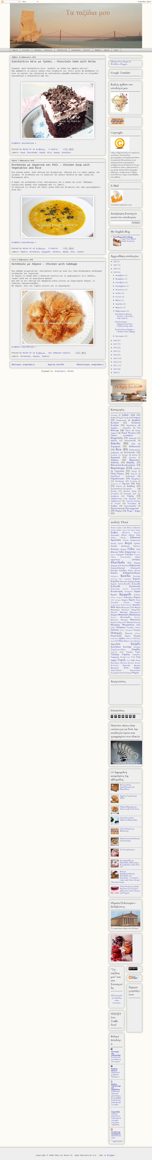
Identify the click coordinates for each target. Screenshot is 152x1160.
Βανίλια (114, 546)
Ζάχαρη (137, 563)
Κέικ (49, 153)
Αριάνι (120, 543)
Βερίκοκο (136, 546)
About (116, 50)
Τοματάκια (136, 655)
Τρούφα (123, 657)
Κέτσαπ (137, 570)
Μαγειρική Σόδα (127, 607)
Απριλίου (119, 304)
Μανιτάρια (115, 610)
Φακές (138, 660)
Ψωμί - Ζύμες (133, 510)
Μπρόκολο (122, 622)
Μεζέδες (131, 462)
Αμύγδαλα (116, 540)
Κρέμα (57, 153)
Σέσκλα (131, 641)
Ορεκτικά (119, 471)
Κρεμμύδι (46, 252)
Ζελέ (133, 444)
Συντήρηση (115, 494)
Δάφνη (137, 557)
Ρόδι (116, 641)
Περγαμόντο (129, 630)
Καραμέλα (127, 579)
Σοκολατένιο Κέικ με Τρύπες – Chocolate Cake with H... (124, 316)
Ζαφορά (114, 565)
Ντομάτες (115, 624)
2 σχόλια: (54, 149)
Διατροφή (132, 438)
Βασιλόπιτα (131, 425)
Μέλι (113, 607)
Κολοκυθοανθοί (124, 584)
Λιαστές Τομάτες (131, 602)
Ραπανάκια (114, 639)
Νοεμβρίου (120, 279)
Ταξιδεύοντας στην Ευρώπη (123, 498)
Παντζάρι (130, 627)
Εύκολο (115, 443)
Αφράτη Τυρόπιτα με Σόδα (128, 797)
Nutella (113, 530)
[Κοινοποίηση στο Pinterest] (73, 149)
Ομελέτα (136, 468)
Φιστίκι (137, 663)
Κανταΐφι (136, 576)
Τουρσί (117, 503)
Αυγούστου (120, 289)
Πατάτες (57, 252)
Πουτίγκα (133, 481)
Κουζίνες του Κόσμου (119, 455)
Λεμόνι (132, 599)
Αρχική (15, 50)
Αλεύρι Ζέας (134, 535)
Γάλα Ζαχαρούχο (127, 552)
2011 (115, 365)
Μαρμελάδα (136, 610)
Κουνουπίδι (135, 589)
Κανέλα (125, 576)
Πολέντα (137, 633)
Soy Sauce (131, 530)
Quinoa (124, 530)
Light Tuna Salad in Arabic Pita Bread (129, 240)
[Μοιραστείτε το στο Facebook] (70, 149)
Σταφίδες (136, 649)
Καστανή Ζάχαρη (127, 581)
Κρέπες (134, 455)
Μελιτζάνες (134, 614)
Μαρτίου (119, 307)
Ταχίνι (137, 652)
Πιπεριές (116, 633)
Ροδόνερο (136, 638)
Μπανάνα (114, 620)
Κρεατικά (115, 457)
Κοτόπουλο (34, 252)
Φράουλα (126, 665)
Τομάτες (46, 356)
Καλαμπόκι (114, 576)
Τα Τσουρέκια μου (127, 849)
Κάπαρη (114, 570)
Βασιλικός (125, 546)
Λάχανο (36, 356)
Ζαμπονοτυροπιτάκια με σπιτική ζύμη (130, 839)
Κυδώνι (137, 595)
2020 (115, 268)
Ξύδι (138, 625)
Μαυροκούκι (135, 612)
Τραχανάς (115, 657)
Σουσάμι (127, 646)
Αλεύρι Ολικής (118, 538)
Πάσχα (134, 471)
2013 (115, 358)
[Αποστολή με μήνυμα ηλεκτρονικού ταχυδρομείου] (64, 149)
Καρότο (24, 252)
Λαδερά (114, 460)
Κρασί (114, 594)
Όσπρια (136, 417)
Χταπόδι (122, 673)
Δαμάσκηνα (115, 559)
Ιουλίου (119, 293)
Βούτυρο (115, 549)
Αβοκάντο (126, 533)
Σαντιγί (137, 641)
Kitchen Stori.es (114, 1070)
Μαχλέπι (114, 615)
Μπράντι (114, 622)
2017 (115, 344)
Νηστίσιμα (118, 468)
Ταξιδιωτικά (62, 50)
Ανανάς (126, 540)
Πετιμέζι (137, 630)
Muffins (113, 418)
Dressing (114, 415)
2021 (115, 265)
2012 (115, 362)
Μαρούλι (114, 612)
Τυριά (121, 660)
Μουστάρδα (125, 617)
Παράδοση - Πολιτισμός (123, 476)
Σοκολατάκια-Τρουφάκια (121, 489)
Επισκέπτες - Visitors (81, 50)
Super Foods (123, 418)
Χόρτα (129, 673)
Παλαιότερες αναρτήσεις (90, 364)
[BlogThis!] (66, 149)
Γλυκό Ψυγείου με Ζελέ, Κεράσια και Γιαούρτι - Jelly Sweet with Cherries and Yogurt (130, 889)
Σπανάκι (137, 647)
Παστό (137, 627)
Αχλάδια (137, 543)
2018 (115, 340)
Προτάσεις (114, 484)
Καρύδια (115, 581)
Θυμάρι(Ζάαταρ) (118, 568)
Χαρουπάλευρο (116, 670)
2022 (115, 261)
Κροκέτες (132, 458)
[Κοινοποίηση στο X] (68, 149)
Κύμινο (137, 597)
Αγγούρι (137, 533)
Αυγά (23, 153)
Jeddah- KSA (128, 415)
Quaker (118, 530)
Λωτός (123, 605)
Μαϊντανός (123, 614)
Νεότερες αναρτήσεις (23, 364)
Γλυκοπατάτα (125, 557)
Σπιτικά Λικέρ (129, 491)
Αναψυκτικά (121, 420)
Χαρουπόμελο (135, 670)
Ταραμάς (129, 652)
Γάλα (131, 549)
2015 (115, 351)
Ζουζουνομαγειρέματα (116, 1133)
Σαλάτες (131, 486)
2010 (115, 369)
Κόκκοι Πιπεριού (117, 598)
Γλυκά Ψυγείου (128, 433)
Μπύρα (130, 622)
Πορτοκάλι (116, 635)
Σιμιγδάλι (115, 644)
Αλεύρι (124, 535)
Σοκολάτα (66, 153)
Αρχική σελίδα (56, 364)
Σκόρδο (135, 644)
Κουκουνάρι (115, 589)
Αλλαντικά (135, 537)
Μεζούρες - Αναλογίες (43, 50)
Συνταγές (26, 50)
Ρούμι (112, 641)
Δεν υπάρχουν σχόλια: (60, 353)
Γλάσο (127, 430)
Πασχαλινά (135, 479)
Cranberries (136, 528)
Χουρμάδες (115, 673)
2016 (115, 347)
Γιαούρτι (129, 554)
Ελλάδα (114, 440)
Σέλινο (126, 641)
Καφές (137, 581)
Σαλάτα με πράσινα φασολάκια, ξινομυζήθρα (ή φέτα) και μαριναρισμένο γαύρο (116, 1098)
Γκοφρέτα (137, 555)
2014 (115, 355)
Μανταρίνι (126, 610)
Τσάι (128, 657)
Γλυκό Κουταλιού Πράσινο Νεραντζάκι (128, 819)
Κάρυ (130, 570)
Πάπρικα (120, 627)
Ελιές (130, 563)
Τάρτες (130, 496)
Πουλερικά (119, 481)
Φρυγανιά (115, 668)
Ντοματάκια (128, 624)
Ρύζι (73, 252)
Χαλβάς (114, 506)
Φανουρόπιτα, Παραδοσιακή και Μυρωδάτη (127, 787)
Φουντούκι (115, 665)
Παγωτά (134, 474)
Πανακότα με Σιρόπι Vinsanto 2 (115, 1074)
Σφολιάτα (114, 652)
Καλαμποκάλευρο (131, 572)
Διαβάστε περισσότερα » (24, 143)
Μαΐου (118, 300)
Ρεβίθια (122, 638)
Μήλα (118, 607)
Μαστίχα (123, 612)
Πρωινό (126, 483)
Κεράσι (114, 584)
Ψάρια (118, 510)
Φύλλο (126, 668)
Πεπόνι (122, 630)
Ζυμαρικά (115, 446)
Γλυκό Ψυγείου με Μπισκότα (127, 830)
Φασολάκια (115, 663)
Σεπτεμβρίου (121, 286)
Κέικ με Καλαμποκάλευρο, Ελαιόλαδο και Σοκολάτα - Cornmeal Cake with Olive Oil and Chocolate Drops (125, 876)
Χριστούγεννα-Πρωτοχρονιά (125, 508)
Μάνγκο (129, 605)
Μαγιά (137, 607)
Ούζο (113, 627)
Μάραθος (136, 605)
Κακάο (42, 153)
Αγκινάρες (115, 535)
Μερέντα (113, 617)
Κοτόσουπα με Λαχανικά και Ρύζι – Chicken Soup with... (124, 324)
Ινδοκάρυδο (135, 568)
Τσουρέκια (131, 503)
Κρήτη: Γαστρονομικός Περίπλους (116, 1087)
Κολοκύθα (136, 584)
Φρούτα (137, 665)
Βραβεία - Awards (102, 50)
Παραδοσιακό (118, 478)
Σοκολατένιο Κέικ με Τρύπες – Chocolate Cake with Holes (54, 61)
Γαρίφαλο (120, 554)
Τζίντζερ (115, 654)
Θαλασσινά (134, 446)
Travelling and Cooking (122, 237)
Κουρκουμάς (117, 591)
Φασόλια (123, 663)
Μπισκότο (135, 619)
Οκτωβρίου (120, 282)
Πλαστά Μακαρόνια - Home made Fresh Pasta (129, 808)
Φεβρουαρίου (121, 311)
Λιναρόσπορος (115, 605)
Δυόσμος (136, 559)
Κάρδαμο (123, 570)
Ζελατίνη (125, 566)
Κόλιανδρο (128, 597)
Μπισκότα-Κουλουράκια (123, 465)
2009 (115, 372)
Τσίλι (133, 657)
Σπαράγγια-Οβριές (118, 650)
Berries (113, 528)
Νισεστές (136, 622)
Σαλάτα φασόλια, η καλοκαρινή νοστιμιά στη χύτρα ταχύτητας (116, 1119)
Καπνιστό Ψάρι (116, 579)
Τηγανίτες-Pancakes (133, 501)
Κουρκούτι (129, 591)
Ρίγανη (137, 635)
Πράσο (65, 252)
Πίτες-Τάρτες (117, 473)
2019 (115, 272)
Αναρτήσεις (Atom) (64, 371)
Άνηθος (114, 532)
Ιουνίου (119, 297)
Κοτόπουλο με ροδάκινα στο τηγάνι (116, 1059)
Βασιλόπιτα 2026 (116, 1136)
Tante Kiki (115, 1112)
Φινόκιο (131, 663)
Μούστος (137, 617)
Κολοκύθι (115, 586)
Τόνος (128, 660)
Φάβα (133, 660)
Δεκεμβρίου (120, 275)
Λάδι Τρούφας (116, 600)
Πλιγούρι (128, 633)
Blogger (111, 1155)
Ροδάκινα (129, 639)
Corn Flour (126, 527)
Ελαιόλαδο (32, 153)
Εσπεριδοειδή (130, 440)
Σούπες (80, 252)
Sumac (138, 530)
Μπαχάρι (124, 620)
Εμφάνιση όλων (118, 1141)
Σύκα (121, 652)
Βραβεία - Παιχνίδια (121, 428)
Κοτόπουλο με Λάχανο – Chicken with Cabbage (44, 264)
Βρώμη (123, 549)
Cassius (119, 528)
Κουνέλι (125, 589)
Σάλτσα (119, 486)
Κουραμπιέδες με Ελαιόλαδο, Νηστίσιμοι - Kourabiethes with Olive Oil (130, 863)
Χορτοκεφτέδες (130, 506)
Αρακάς (113, 543)
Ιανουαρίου (120, 336)
